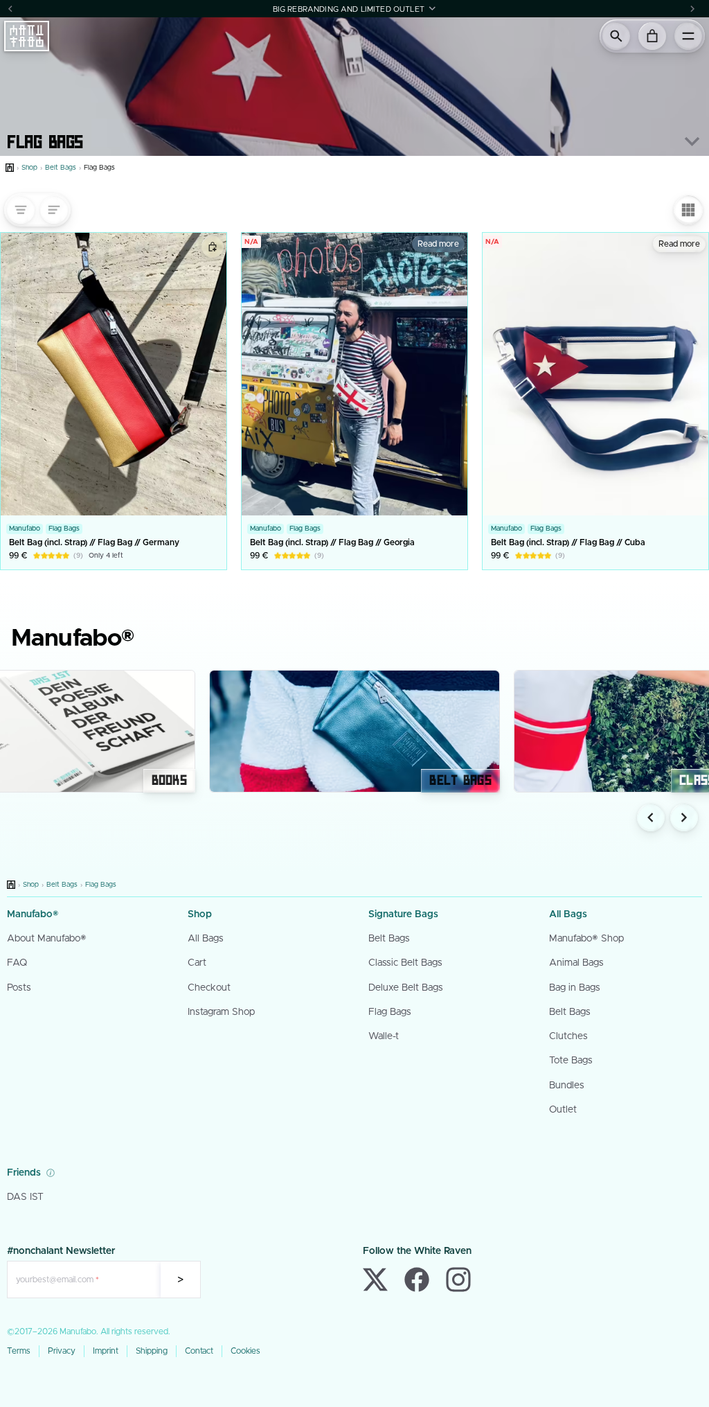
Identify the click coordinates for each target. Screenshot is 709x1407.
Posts (19, 988)
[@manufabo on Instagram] (458, 1279)
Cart (197, 963)
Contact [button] (199, 1351)
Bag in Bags (574, 988)
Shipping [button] (152, 1351)
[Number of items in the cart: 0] (652, 36)
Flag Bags (45, 140)
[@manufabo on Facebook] (416, 1279)
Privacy (61, 1351)
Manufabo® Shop (586, 939)
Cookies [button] (245, 1351)
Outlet (563, 1110)
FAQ (17, 963)
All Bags (206, 939)
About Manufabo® (47, 939)
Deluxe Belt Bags (405, 988)
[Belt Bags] (354, 731)
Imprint (105, 1351)
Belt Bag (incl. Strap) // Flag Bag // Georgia (332, 542)
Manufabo (24, 528)
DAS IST (25, 1197)
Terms (18, 1351)
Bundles (566, 1085)
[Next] (692, 8)
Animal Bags (576, 963)
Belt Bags (60, 167)
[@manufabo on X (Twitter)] (375, 1279)
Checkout (209, 988)
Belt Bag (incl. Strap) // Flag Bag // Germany (94, 542)
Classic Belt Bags (405, 963)
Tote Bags (571, 1060)
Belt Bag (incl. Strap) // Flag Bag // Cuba (568, 542)
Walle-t (383, 1036)
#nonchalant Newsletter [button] (61, 1251)
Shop (29, 167)
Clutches (568, 1036)
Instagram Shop (221, 1012)
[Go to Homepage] (10, 167)
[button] (354, 8)
